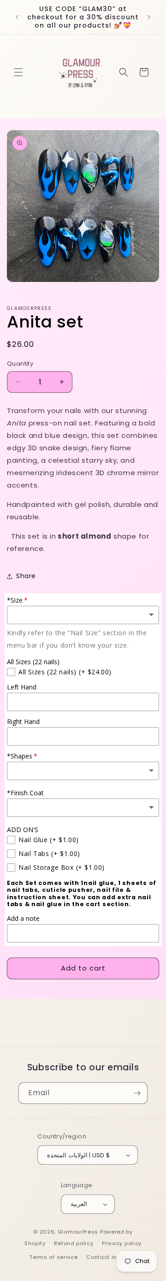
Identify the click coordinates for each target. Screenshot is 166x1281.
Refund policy (73, 1243)
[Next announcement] (149, 17)
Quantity (20, 363)
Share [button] (26, 575)
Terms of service (53, 1257)
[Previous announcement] (17, 17)
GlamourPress (78, 1231)
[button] (18, 72)
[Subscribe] (137, 1093)
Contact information (115, 1257)
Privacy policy (122, 1243)
